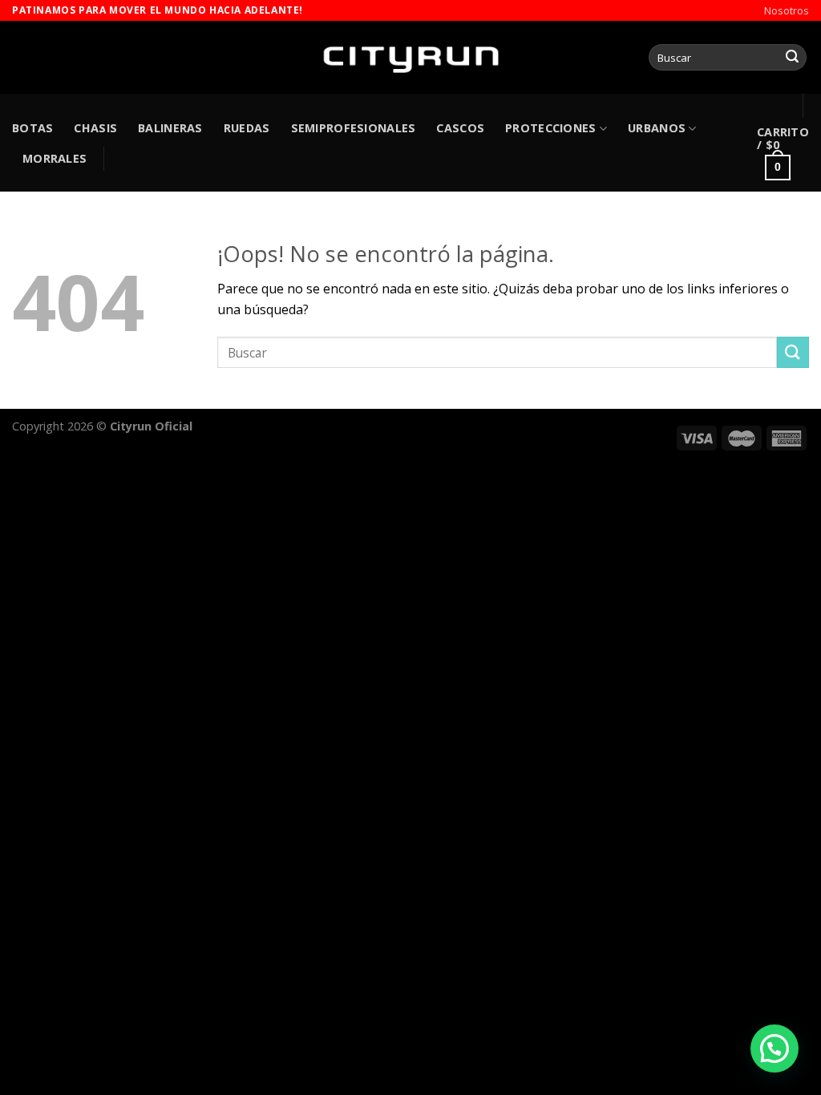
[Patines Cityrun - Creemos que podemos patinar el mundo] (410, 57)
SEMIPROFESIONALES (353, 127)
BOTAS (32, 127)
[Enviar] (792, 57)
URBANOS (657, 127)
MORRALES (54, 158)
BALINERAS (170, 127)
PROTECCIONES (550, 127)
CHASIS (95, 127)
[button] (774, 1048)
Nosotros (786, 10)
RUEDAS (247, 127)
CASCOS (460, 127)
